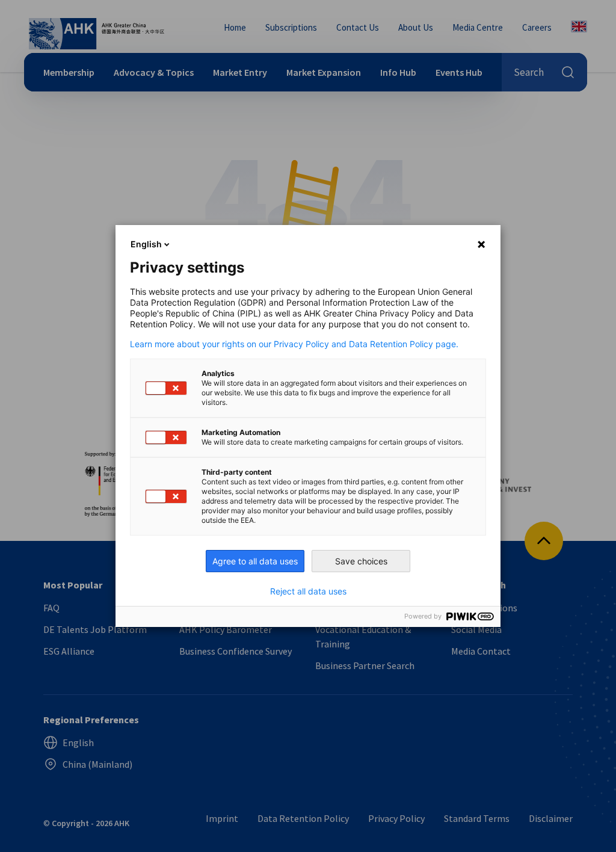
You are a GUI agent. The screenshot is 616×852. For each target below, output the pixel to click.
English (146, 244)
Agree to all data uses (255, 561)
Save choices (361, 561)
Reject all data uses (308, 591)
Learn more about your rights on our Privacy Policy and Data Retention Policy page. (294, 344)
